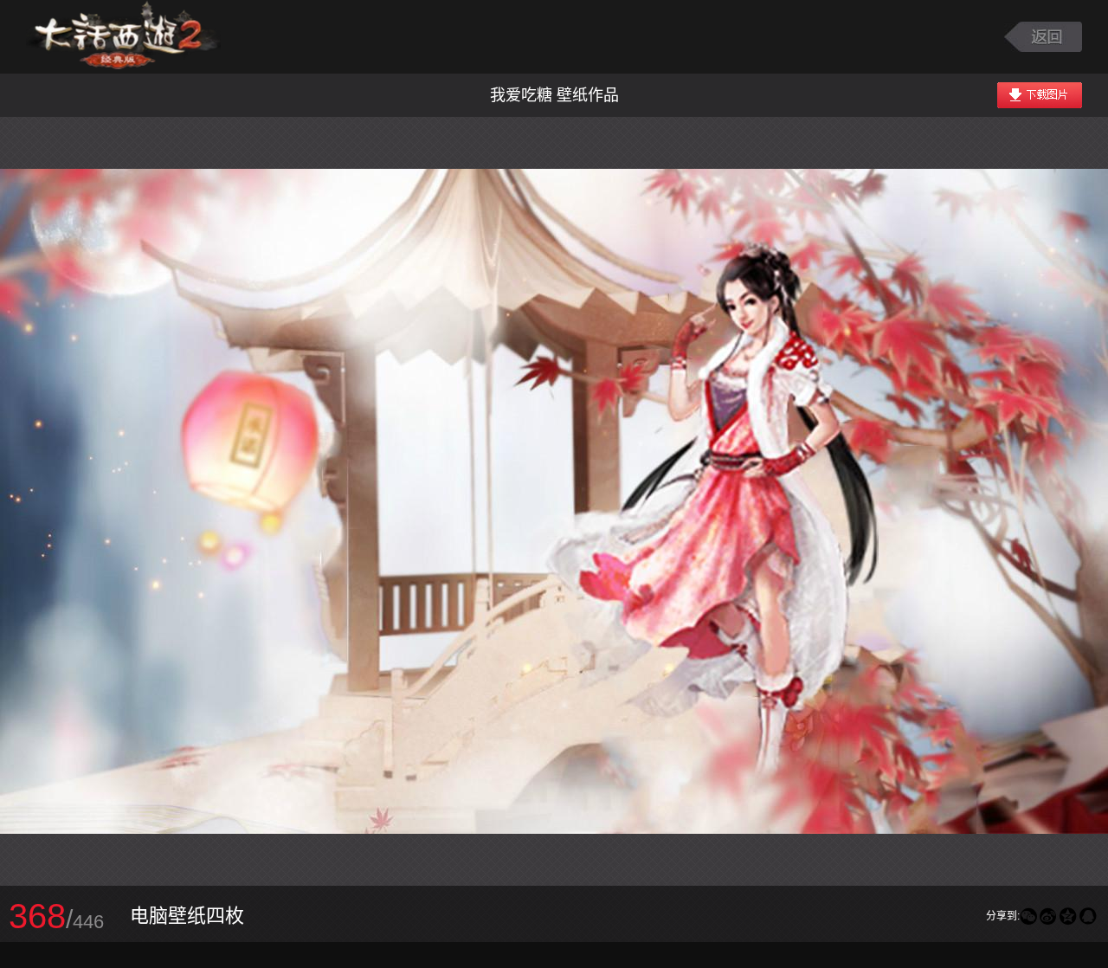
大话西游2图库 (123, 37)
